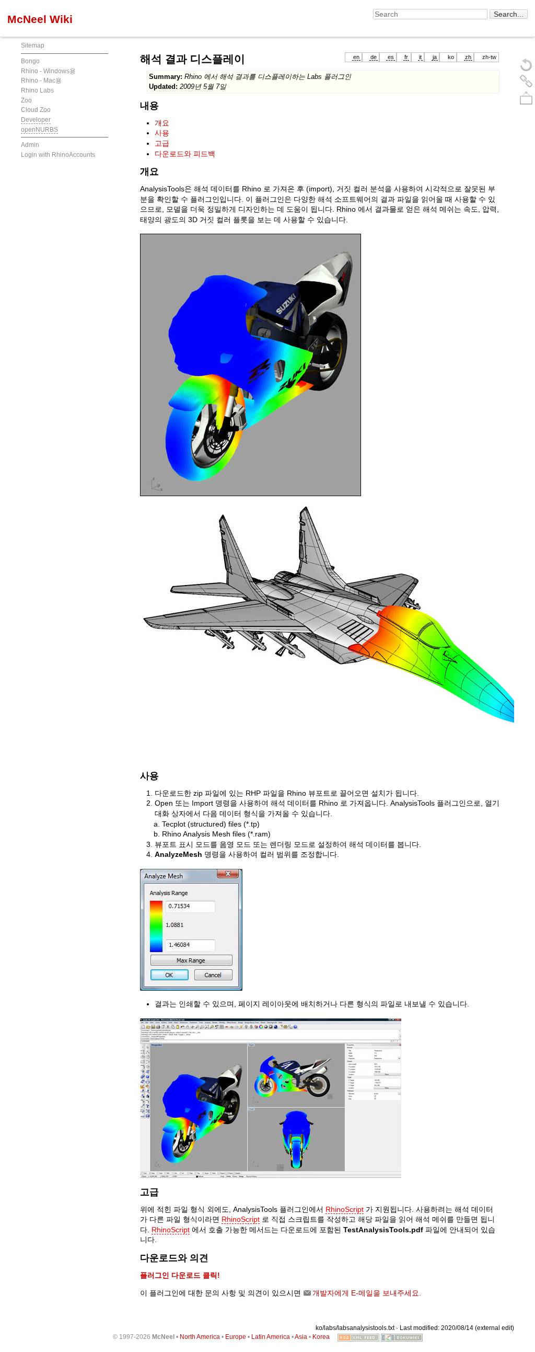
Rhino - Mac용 (41, 80)
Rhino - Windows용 (48, 71)
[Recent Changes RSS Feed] (358, 1336)
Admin (30, 144)
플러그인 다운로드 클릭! (180, 1275)
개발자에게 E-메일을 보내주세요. (366, 1293)
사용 (162, 133)
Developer (36, 119)
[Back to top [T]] (526, 97)
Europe (235, 1336)
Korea (321, 1336)
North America (200, 1336)
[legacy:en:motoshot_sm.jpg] (270, 1097)
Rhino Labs (37, 90)
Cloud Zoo (36, 109)
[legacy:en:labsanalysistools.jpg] (250, 364)
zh (468, 57)
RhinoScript (344, 1209)
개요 (162, 123)
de (373, 57)
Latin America (270, 1336)
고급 (162, 143)
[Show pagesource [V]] (526, 64)
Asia (301, 1336)
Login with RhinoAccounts (58, 154)
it (420, 57)
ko (451, 57)
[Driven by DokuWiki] (402, 1336)
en (356, 57)
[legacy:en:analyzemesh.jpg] (191, 929)
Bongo (30, 61)
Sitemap (32, 45)
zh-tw (489, 57)
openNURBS (39, 129)
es (391, 57)
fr (406, 57)
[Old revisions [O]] (526, 81)
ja (435, 57)
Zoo (26, 100)
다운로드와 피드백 (185, 154)
